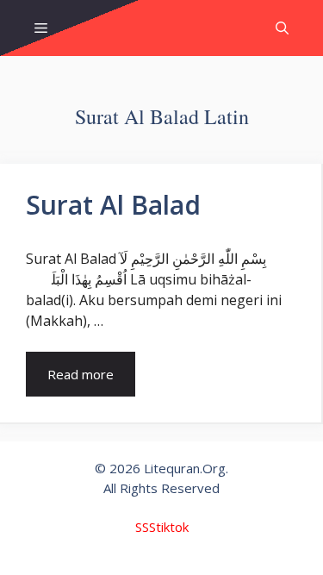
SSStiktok (162, 526)
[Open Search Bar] (282, 28)
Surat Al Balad (113, 204)
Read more (80, 374)
